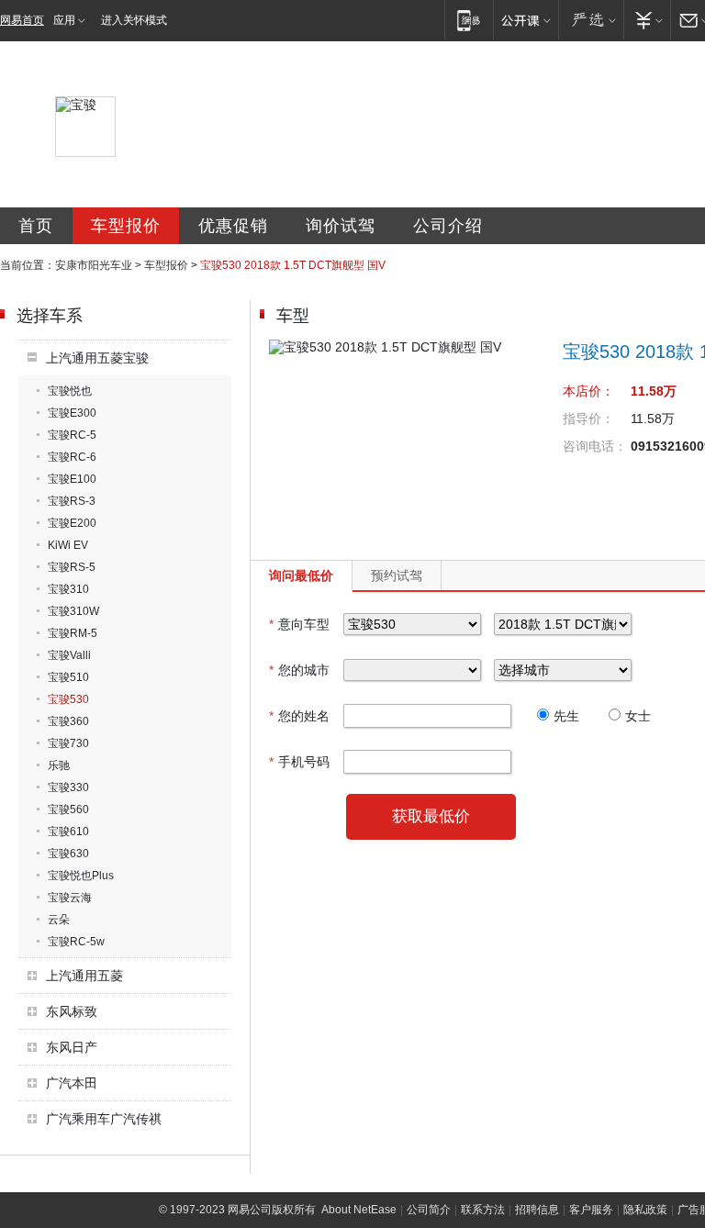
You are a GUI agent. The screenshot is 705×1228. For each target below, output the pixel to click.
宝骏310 (68, 589)
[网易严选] (590, 19)
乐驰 (59, 765)
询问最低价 (301, 575)
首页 (35, 226)
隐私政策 (645, 1209)
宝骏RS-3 (71, 501)
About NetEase (359, 1209)
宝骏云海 (70, 897)
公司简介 (429, 1209)
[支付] (646, 19)
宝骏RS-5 (71, 567)
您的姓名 (299, 716)
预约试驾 (396, 575)
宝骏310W (73, 611)
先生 (566, 716)
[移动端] (468, 19)
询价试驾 (340, 226)
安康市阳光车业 (93, 265)
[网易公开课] (525, 19)
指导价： (588, 418)
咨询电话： (595, 446)
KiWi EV (68, 545)
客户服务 (591, 1209)
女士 (638, 716)
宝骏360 (68, 721)
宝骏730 (68, 743)
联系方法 (483, 1209)
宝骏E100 (72, 479)
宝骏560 (68, 809)
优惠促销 (233, 226)
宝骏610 (68, 831)
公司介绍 (448, 226)
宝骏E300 (72, 413)
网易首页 (22, 20)
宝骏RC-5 (72, 435)
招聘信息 (537, 1209)
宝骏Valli (69, 655)
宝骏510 (68, 677)
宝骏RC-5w (76, 941)
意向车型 (299, 624)
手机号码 (299, 761)
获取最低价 (431, 816)
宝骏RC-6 (72, 457)
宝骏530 (68, 699)
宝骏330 (68, 787)
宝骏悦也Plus (81, 875)
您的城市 (299, 670)
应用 (64, 20)
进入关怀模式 (134, 20)
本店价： (588, 391)
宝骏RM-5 (72, 633)
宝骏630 (68, 853)
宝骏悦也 (70, 391)
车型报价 (126, 226)
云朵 (59, 919)
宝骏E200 (72, 523)
